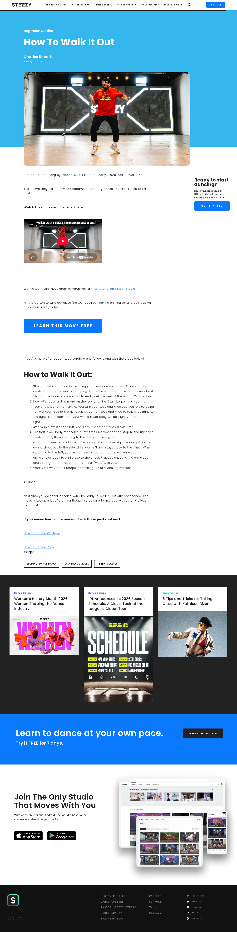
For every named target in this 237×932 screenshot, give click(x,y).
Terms (153, 907)
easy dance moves (76, 563)
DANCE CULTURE (112, 901)
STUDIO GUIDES (173, 5)
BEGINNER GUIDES (114, 896)
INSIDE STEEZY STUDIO (118, 907)
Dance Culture (81, 5)
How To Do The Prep (39, 547)
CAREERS (155, 896)
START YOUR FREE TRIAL (203, 733)
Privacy (155, 912)
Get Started (212, 205)
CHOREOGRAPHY (127, 5)
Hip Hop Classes (107, 563)
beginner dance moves (41, 563)
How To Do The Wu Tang (42, 533)
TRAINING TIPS (150, 5)
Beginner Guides (56, 5)
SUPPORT (155, 901)
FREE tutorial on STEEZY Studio (113, 289)
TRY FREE (216, 4)
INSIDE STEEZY (103, 5)
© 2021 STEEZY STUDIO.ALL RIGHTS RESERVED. (16, 918)
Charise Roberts (38, 56)
